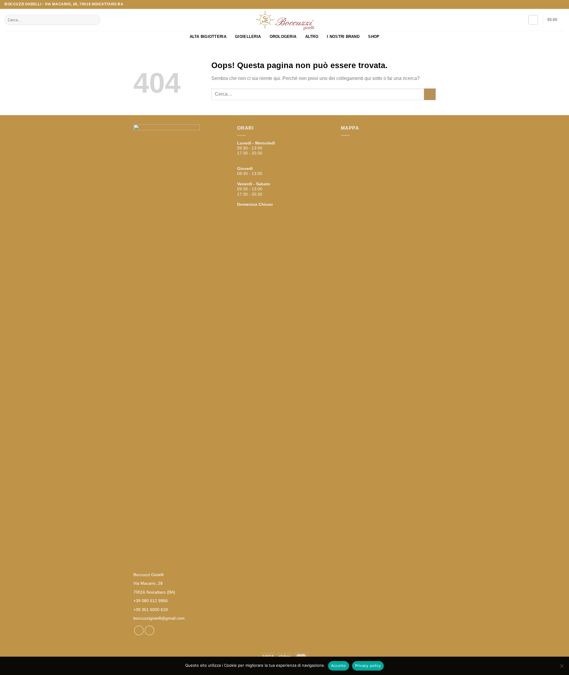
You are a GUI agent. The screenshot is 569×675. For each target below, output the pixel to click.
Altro (311, 36)
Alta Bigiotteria (208, 36)
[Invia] (95, 20)
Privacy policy (368, 665)
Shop (373, 36)
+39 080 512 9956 (150, 600)
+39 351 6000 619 (150, 609)
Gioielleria (248, 36)
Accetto (338, 665)
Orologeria (283, 36)
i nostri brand (343, 36)
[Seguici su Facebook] (556, 4)
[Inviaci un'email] (561, 4)
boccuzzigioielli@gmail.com (159, 618)
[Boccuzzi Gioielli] (284, 20)
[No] (562, 667)
